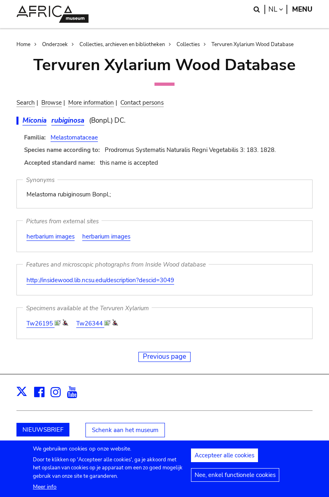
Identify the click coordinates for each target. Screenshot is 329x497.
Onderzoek (55, 44)
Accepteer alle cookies (224, 455)
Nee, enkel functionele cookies (235, 475)
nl (277, 9)
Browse (51, 103)
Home (23, 44)
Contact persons (142, 103)
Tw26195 (40, 323)
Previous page (164, 356)
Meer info (45, 487)
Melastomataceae (74, 137)
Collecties (188, 44)
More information (91, 103)
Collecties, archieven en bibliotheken (122, 44)
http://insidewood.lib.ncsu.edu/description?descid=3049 (100, 280)
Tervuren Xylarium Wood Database (252, 44)
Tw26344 (90, 323)
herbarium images (50, 236)
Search (25, 103)
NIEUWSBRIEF (42, 430)
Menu (302, 9)
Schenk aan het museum (125, 430)
